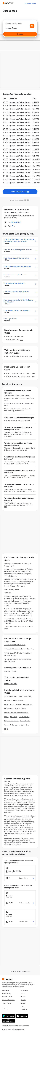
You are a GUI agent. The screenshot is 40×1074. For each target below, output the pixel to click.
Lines (22, 993)
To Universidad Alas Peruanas (14, 645)
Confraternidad (24, 717)
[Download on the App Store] (21, 1016)
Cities (23, 1006)
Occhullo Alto (25, 721)
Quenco (7, 671)
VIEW (22, 336)
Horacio (7, 700)
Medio (6, 729)
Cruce (6, 717)
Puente (17, 708)
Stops (23, 1003)
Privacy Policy (16, 1025)
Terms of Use (6, 1025)
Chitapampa (8, 708)
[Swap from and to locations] (32, 26)
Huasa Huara (27, 704)
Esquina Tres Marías (11, 721)
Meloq (24, 708)
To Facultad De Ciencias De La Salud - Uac (18, 649)
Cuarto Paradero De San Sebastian (16, 713)
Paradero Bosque (18, 700)
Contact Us (25, 1025)
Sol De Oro (24, 725)
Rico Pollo (13, 717)
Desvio (14, 671)
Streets (23, 1000)
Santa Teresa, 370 (24, 696)
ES (4, 1008)
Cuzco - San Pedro (10, 684)
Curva (6, 725)
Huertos (19, 704)
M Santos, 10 (14, 725)
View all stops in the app (20, 192)
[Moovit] (8, 3)
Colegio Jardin (9, 704)
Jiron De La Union (10, 696)
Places (23, 996)
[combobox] (20, 24)
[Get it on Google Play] (8, 1016)
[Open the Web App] (8, 1021)
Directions (24, 1009)
